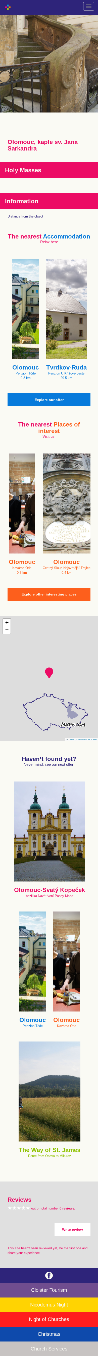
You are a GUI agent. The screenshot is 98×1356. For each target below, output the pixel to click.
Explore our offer (49, 400)
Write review (72, 1230)
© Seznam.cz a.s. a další (86, 739)
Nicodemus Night (49, 1305)
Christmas (49, 1334)
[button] (49, 673)
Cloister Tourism (49, 1290)
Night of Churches (49, 1319)
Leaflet (71, 739)
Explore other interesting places (49, 594)
